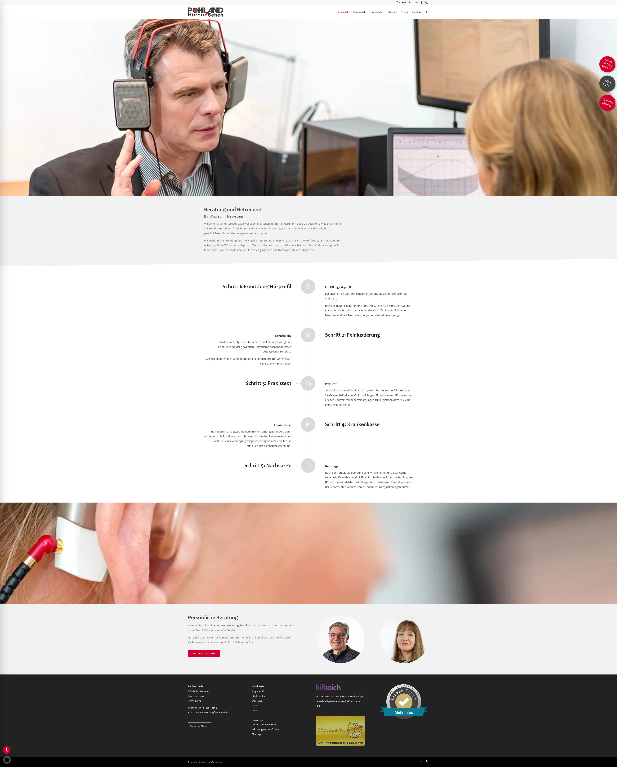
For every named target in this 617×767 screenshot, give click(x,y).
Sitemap (256, 734)
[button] (7, 760)
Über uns (257, 701)
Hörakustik (258, 686)
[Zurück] (3, 107)
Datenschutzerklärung (264, 724)
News (255, 705)
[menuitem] (343, 12)
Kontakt (256, 710)
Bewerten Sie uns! (199, 726)
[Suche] (426, 12)
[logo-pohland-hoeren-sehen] (205, 12)
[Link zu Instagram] (426, 2)
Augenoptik (258, 691)
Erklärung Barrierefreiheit (266, 729)
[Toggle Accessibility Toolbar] (6, 750)
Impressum (258, 720)
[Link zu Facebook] (421, 2)
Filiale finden (259, 696)
